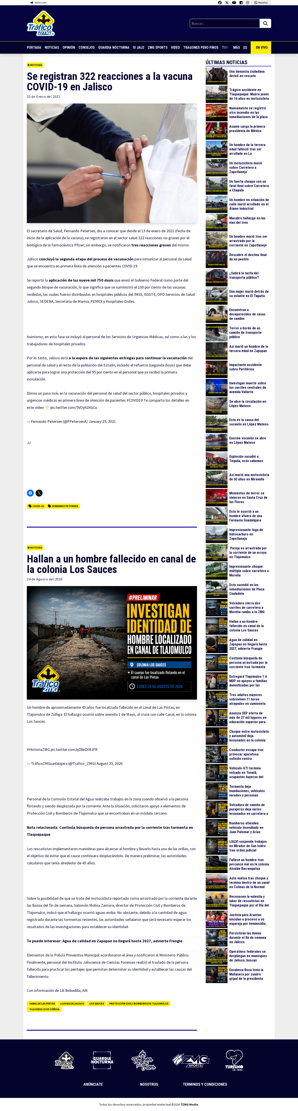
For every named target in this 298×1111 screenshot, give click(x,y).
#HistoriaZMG (38, 749)
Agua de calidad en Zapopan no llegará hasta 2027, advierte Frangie (122, 940)
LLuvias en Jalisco (72, 1003)
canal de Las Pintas (42, 1003)
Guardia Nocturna (113, 47)
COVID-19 (38, 506)
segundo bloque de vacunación (52, 287)
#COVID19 (135, 400)
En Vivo (262, 47)
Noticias (52, 47)
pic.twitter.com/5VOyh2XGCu (73, 407)
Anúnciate (93, 1084)
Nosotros (149, 1084)
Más (236, 47)
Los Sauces (96, 1003)
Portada (34, 47)
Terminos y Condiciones (205, 1084)
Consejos (87, 47)
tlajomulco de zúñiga (44, 1009)
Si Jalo (138, 47)
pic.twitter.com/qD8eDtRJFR (74, 749)
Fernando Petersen (65, 506)
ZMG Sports (158, 47)
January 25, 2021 (102, 421)
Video (175, 47)
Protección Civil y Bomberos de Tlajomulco (138, 1003)
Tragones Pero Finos (200, 47)
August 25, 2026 (110, 763)
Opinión (69, 47)
